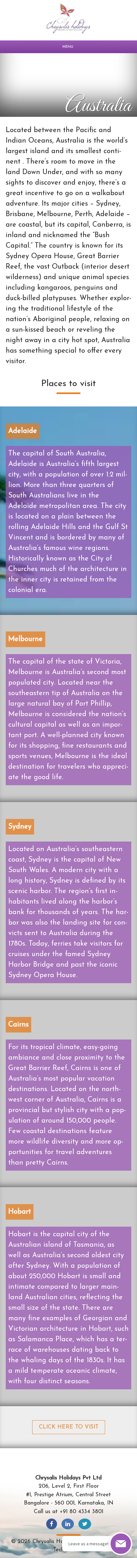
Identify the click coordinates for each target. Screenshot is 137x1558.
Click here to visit (68, 1427)
